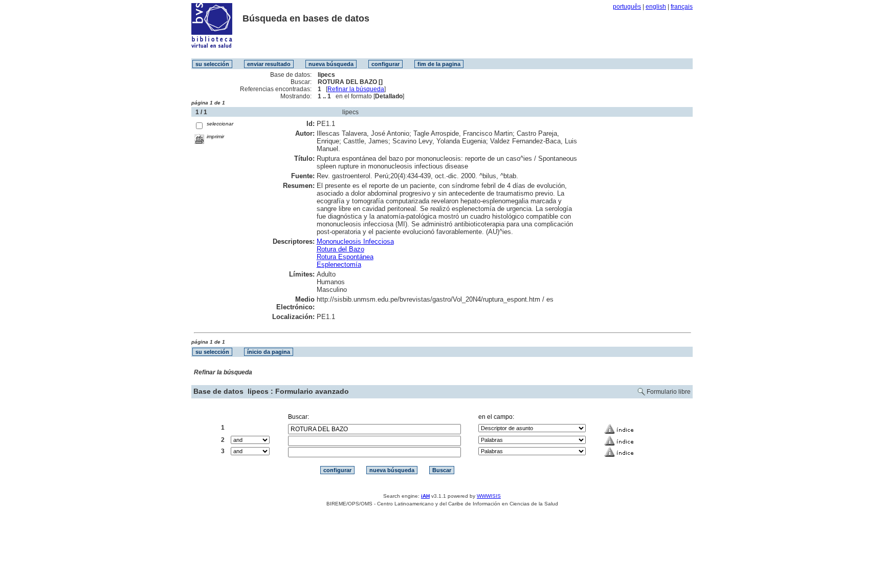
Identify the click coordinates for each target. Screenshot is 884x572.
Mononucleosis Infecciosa (355, 241)
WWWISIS (489, 496)
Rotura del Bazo (340, 249)
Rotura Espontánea (345, 257)
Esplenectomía (339, 264)
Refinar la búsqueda (355, 89)
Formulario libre (669, 391)
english (656, 6)
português (627, 6)
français (682, 6)
